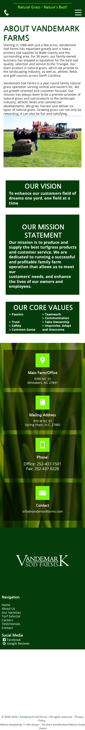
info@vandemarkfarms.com (42, 511)
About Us (8, 608)
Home (6, 605)
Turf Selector (11, 616)
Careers (7, 620)
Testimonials (11, 624)
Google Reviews (18, 643)
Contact (7, 628)
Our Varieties (11, 612)
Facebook (13, 640)
